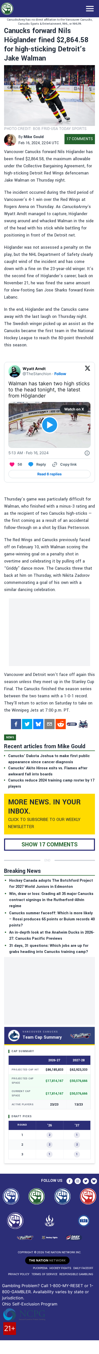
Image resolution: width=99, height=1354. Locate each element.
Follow (60, 373)
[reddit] (61, 724)
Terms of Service (44, 1274)
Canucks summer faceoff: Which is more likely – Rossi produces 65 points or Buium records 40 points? (52, 919)
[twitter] (27, 724)
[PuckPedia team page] (83, 724)
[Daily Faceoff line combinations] (72, 724)
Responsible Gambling (76, 1274)
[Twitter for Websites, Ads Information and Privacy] (87, 453)
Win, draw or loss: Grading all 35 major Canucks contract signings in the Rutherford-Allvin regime (51, 900)
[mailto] (49, 724)
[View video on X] (49, 424)
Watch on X (74, 409)
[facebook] (16, 724)
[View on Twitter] (88, 371)
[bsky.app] (38, 724)
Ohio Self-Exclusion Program (29, 1303)
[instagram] (78, 1181)
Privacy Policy (18, 1274)
